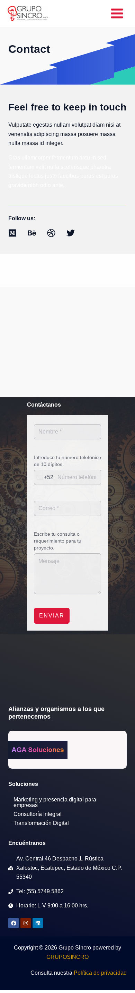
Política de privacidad (100, 973)
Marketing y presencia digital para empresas (55, 802)
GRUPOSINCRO (67, 957)
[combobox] (43, 477)
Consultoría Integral (38, 814)
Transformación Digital (41, 823)
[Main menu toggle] (117, 13)
